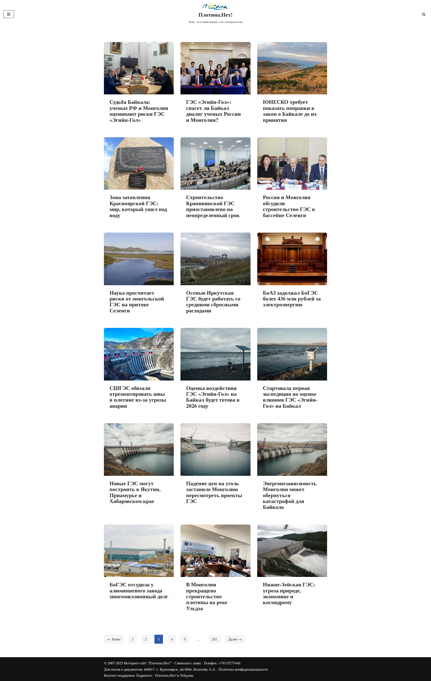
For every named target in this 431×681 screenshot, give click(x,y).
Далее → (235, 639)
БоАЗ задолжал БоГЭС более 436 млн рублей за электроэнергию (292, 298)
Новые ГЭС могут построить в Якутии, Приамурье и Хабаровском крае (135, 492)
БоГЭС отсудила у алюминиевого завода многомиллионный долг (139, 590)
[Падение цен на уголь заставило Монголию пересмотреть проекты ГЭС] (215, 449)
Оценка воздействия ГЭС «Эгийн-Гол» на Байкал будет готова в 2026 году (213, 396)
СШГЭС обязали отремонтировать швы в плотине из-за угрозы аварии (138, 396)
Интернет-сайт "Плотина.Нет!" (148, 663)
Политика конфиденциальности (243, 669)
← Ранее (114, 639)
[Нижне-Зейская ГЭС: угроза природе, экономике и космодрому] (292, 551)
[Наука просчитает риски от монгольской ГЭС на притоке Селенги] (139, 259)
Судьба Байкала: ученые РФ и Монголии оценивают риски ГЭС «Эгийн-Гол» (139, 110)
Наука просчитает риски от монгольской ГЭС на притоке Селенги (137, 301)
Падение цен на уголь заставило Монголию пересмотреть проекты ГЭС (214, 492)
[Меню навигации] (8, 14)
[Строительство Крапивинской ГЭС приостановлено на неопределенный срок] (215, 163)
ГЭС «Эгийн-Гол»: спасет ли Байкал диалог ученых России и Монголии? (213, 110)
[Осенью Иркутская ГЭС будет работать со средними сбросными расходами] (215, 259)
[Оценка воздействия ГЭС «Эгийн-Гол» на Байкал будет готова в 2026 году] (215, 354)
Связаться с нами (188, 663)
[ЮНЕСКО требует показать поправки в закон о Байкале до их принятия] (292, 68)
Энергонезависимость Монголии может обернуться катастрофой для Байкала (290, 495)
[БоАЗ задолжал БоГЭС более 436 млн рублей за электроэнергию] (292, 259)
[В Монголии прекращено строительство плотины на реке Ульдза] (215, 551)
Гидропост (144, 675)
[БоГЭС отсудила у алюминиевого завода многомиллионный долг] (139, 551)
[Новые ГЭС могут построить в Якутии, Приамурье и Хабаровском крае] (139, 449)
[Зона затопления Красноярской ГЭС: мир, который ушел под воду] (139, 163)
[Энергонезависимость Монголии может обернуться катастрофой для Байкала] (292, 449)
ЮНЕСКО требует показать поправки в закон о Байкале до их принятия (290, 110)
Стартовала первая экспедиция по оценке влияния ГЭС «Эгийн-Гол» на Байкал (290, 396)
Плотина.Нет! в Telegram (174, 675)
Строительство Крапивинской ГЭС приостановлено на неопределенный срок (213, 206)
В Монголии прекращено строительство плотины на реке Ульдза (206, 596)
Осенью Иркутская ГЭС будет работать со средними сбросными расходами (213, 301)
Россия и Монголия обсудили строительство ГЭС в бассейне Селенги (289, 206)
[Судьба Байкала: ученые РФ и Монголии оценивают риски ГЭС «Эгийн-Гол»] (139, 68)
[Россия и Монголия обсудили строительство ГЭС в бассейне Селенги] (292, 163)
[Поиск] (423, 14)
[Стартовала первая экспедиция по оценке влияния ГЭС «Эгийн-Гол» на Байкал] (292, 354)
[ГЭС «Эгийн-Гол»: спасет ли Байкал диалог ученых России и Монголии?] (215, 68)
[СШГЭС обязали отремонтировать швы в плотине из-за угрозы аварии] (139, 354)
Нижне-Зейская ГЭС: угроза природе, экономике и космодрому (289, 593)
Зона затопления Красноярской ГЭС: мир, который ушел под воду (138, 206)
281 (214, 639)
